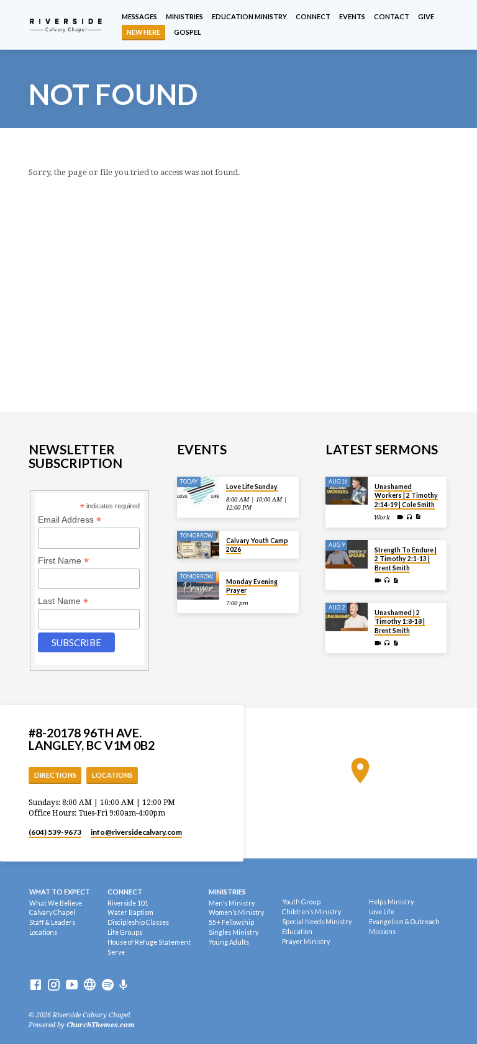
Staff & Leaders (52, 922)
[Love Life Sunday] (198, 491)
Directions (55, 775)
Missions (382, 931)
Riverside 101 (127, 903)
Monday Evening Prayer (252, 586)
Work (382, 517)
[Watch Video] (400, 517)
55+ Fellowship (231, 922)
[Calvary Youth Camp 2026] (198, 545)
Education (297, 931)
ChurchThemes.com (100, 1025)
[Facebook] (36, 985)
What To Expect (59, 892)
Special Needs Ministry (317, 921)
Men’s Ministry (232, 903)
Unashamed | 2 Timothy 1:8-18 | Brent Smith (400, 621)
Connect (313, 16)
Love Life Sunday (252, 486)
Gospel (187, 32)
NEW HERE (143, 32)
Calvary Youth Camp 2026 (257, 545)
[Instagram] (54, 985)
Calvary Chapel (52, 912)
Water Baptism (130, 912)
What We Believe (55, 903)
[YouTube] (72, 985)
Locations (112, 775)
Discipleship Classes (138, 922)
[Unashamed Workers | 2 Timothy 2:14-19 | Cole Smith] (346, 491)
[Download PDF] (418, 516)
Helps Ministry (391, 902)
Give (426, 16)
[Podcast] (123, 985)
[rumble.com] (90, 985)
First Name (63, 561)
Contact (391, 16)
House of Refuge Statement (149, 942)
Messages (139, 16)
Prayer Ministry (306, 941)
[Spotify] (108, 985)
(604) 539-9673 (55, 832)
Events (352, 16)
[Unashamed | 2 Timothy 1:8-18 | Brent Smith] (346, 617)
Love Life (381, 912)
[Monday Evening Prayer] (198, 586)
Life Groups (124, 932)
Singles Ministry (233, 932)
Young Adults (229, 942)
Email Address (69, 520)
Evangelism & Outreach (404, 921)
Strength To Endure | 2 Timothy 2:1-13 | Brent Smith (406, 559)
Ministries (184, 16)
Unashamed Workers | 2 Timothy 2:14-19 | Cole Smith (406, 495)
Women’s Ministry (236, 912)
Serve (116, 952)
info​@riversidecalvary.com (136, 832)
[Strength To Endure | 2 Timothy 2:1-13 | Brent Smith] (346, 554)
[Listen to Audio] (409, 517)
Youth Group (301, 902)
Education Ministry (249, 16)
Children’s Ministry (311, 912)
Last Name (63, 601)
